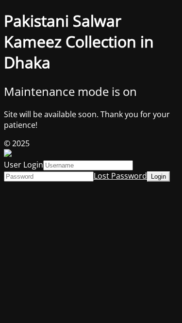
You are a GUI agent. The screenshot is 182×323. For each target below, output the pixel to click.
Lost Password (120, 175)
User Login (23, 164)
